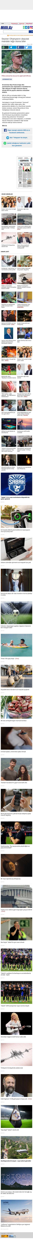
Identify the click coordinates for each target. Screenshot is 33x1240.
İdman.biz (21, 23)
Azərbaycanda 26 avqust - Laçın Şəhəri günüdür (16, 1161)
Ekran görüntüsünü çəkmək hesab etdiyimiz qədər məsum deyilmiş (16, 814)
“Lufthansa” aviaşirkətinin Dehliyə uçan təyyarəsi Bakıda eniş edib (15, 1225)
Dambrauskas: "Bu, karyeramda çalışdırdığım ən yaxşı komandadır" (15, 847)
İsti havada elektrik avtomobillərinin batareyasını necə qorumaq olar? (15, 530)
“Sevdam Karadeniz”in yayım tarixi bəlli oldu (14, 783)
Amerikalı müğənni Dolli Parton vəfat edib (13, 1037)
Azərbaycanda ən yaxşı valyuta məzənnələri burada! (21, 35)
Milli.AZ (6, 27)
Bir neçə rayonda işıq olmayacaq (10, 879)
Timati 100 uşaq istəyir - (10, 658)
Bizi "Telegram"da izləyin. (19, 137)
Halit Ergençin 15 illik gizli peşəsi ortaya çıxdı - (16, 1099)
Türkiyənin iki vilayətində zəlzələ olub (12, 1068)
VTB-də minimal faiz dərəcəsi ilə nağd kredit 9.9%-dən (16, 76)
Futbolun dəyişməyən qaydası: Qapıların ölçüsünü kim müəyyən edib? (16, 626)
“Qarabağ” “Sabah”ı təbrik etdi (10, 1130)
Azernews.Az (14, 23)
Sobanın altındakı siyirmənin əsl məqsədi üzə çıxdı (16, 562)
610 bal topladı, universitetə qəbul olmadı (13, 752)
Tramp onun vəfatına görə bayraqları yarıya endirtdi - (16, 910)
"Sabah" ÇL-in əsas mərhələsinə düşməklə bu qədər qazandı (15, 498)
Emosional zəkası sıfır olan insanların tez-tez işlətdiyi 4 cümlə (16, 594)
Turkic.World (29, 23)
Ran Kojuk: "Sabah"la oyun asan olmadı (12, 942)
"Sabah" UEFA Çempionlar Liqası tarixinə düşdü (15, 1006)
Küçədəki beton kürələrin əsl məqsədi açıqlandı (15, 689)
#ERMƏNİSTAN (7, 79)
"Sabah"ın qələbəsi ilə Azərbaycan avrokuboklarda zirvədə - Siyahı (16, 974)
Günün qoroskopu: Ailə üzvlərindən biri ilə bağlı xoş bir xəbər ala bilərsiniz (16, 1192)
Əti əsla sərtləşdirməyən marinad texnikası (14, 721)
